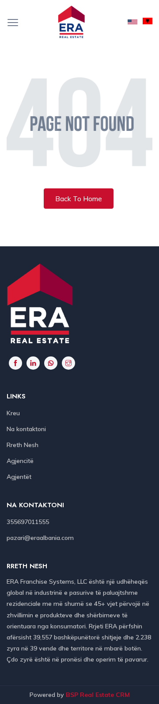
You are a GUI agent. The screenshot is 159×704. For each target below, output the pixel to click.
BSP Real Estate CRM (98, 695)
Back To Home (78, 198)
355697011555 (28, 522)
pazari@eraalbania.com (40, 538)
